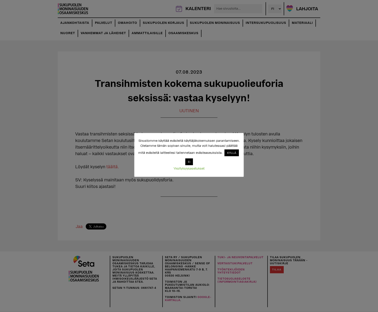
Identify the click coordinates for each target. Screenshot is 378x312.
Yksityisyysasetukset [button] (189, 168)
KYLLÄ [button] (231, 152)
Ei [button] (189, 161)
